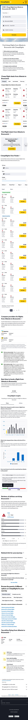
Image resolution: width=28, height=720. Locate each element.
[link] (12, 148)
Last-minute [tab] (15, 81)
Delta (8, 512)
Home (9, 694)
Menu (26, 1)
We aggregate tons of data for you (9, 687)
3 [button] (16, 310)
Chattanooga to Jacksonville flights (9, 618)
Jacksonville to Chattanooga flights (9, 626)
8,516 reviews (10, 517)
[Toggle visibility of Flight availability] (14, 463)
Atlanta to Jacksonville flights (7, 607)
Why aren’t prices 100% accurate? (10, 689)
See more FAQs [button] (14, 582)
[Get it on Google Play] (11, 716)
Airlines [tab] (20, 403)
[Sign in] (23, 3)
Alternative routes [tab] (6, 594)
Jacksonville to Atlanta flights (7, 609)
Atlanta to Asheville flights (7, 615)
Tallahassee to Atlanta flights (7, 624)
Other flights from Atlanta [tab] (7, 600)
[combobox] (5, 13)
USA (13, 694)
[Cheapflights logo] (5, 2)
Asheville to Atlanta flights (7, 620)
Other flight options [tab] (18, 597)
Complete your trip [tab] (16, 594)
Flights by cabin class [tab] (6, 597)
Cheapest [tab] (4, 81)
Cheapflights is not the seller (8, 684)
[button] (16, 9)
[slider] (26, 181)
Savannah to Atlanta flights (7, 611)
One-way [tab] (22, 81)
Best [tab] (9, 81)
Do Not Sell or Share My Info (14, 709)
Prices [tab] (7, 403)
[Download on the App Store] (17, 716)
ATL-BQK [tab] (14, 391)
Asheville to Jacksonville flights (8, 622)
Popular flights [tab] (19, 600)
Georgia (16, 694)
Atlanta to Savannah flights (7, 613)
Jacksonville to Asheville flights (8, 616)
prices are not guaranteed (6, 680)
